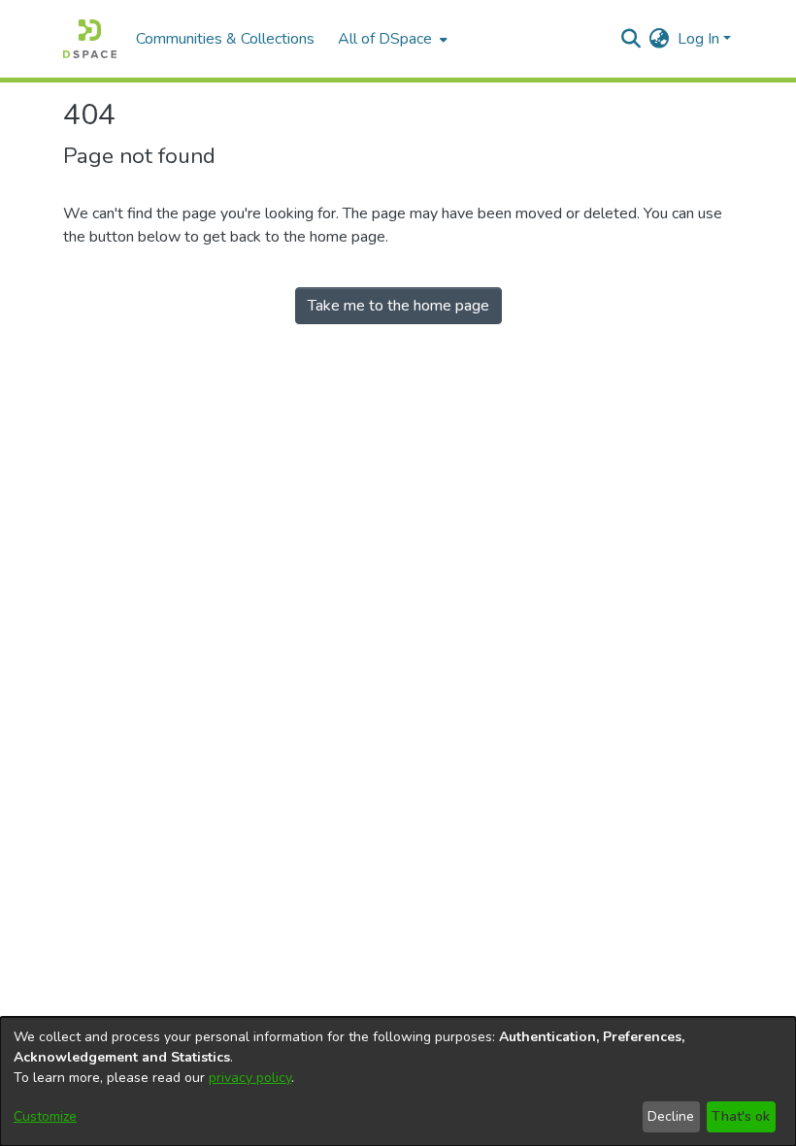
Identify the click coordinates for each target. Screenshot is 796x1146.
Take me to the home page (398, 305)
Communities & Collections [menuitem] (225, 38)
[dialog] (398, 1081)
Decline (670, 1116)
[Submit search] (631, 38)
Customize (45, 1116)
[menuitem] (391, 39)
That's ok (741, 1116)
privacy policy (250, 1077)
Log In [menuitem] (698, 38)
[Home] (89, 38)
